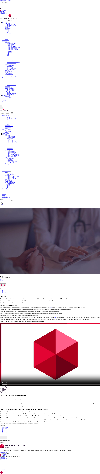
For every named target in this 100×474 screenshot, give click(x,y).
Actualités (44, 465)
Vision (3, 290)
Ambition (4, 293)
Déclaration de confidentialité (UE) (17, 466)
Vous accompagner (18, 465)
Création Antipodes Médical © (5, 466)
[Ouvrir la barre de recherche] (1, 106)
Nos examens (24, 465)
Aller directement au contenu (5, 0)
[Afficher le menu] (1, 108)
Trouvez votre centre (10, 465)
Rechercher (2, 199)
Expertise (4, 291)
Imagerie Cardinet (3, 465)
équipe (50, 307)
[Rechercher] (12, 113)
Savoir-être (4, 292)
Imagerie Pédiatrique (38, 465)
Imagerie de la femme (31, 465)
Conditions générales (28, 466)
